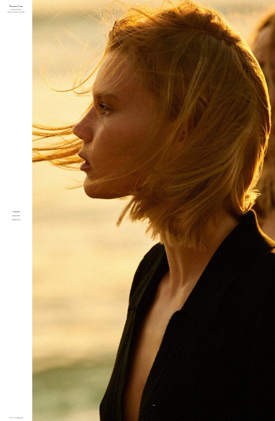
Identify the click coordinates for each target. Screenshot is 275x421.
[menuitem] (16, 211)
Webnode (19, 418)
